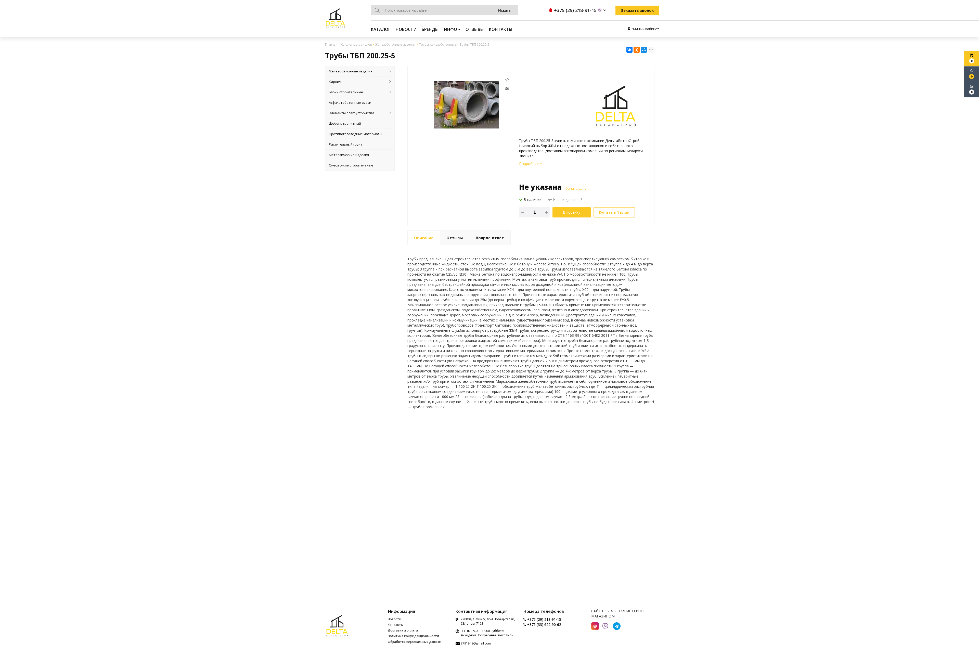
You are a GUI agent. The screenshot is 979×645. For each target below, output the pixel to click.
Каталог (381, 29)
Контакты (500, 29)
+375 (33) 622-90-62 (543, 624)
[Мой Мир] (644, 50)
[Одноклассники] (637, 50)
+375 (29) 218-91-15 (543, 619)
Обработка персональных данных (414, 642)
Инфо (451, 29)
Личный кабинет (645, 29)
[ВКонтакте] (629, 50)
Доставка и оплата (403, 630)
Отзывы (475, 29)
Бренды (430, 29)
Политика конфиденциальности (413, 636)
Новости (406, 29)
